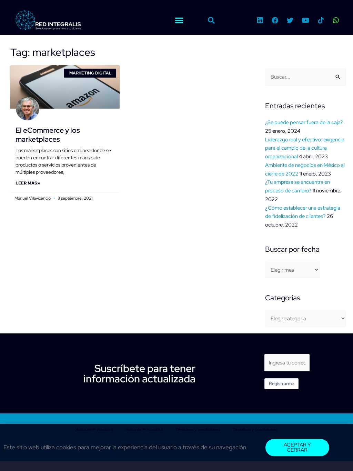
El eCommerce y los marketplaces (48, 134)
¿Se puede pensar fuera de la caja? (304, 122)
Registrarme (281, 384)
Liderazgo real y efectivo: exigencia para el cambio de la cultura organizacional (304, 148)
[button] (179, 20)
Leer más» (28, 183)
